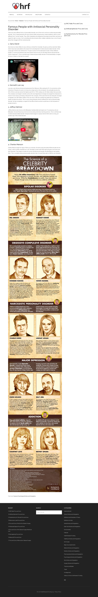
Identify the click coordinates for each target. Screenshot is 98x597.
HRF (21, 6)
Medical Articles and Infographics (71, 548)
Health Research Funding (69, 535)
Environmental (67, 529)
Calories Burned (67, 511)
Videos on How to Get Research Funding (73, 575)
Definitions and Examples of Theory (72, 517)
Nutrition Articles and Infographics (71, 551)
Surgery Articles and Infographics (71, 563)
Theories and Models (69, 566)
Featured (15, 496)
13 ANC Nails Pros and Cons (73, 23)
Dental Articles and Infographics (71, 523)
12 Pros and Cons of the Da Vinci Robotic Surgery (19, 523)
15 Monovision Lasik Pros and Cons (16, 520)
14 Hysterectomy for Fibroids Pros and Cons (18, 517)
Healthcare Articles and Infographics (72, 538)
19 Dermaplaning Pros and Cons (15, 534)
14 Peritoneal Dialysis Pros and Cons (16, 526)
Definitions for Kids (68, 520)
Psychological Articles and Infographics (27, 496)
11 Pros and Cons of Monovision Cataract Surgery (19, 540)
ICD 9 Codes (67, 541)
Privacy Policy (58, 591)
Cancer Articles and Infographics (71, 514)
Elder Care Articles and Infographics (72, 526)
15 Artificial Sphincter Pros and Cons (76, 29)
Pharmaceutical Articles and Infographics (73, 554)
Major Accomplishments (69, 544)
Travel (65, 569)
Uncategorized (67, 572)
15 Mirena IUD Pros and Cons (14, 537)
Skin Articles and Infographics (71, 560)
